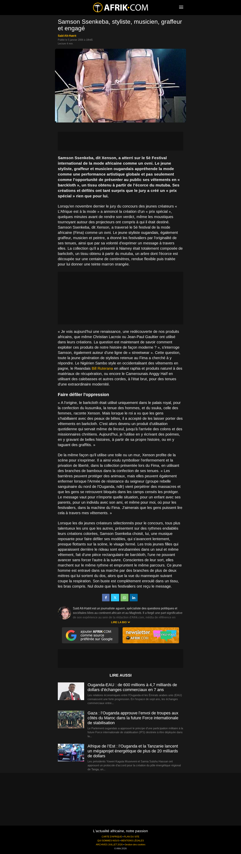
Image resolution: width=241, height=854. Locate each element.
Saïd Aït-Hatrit (67, 35)
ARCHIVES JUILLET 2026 (109, 844)
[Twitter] (115, 597)
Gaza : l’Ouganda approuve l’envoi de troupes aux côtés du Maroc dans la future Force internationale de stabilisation (133, 718)
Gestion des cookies (135, 844)
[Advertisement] (120, 141)
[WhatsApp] (124, 597)
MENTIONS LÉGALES (132, 840)
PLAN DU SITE (131, 836)
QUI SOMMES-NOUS (108, 840)
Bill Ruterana (102, 368)
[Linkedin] (134, 597)
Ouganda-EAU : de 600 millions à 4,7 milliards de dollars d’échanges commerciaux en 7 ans (132, 687)
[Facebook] (106, 597)
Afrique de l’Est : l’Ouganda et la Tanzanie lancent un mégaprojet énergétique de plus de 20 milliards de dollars (133, 751)
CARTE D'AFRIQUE (112, 836)
